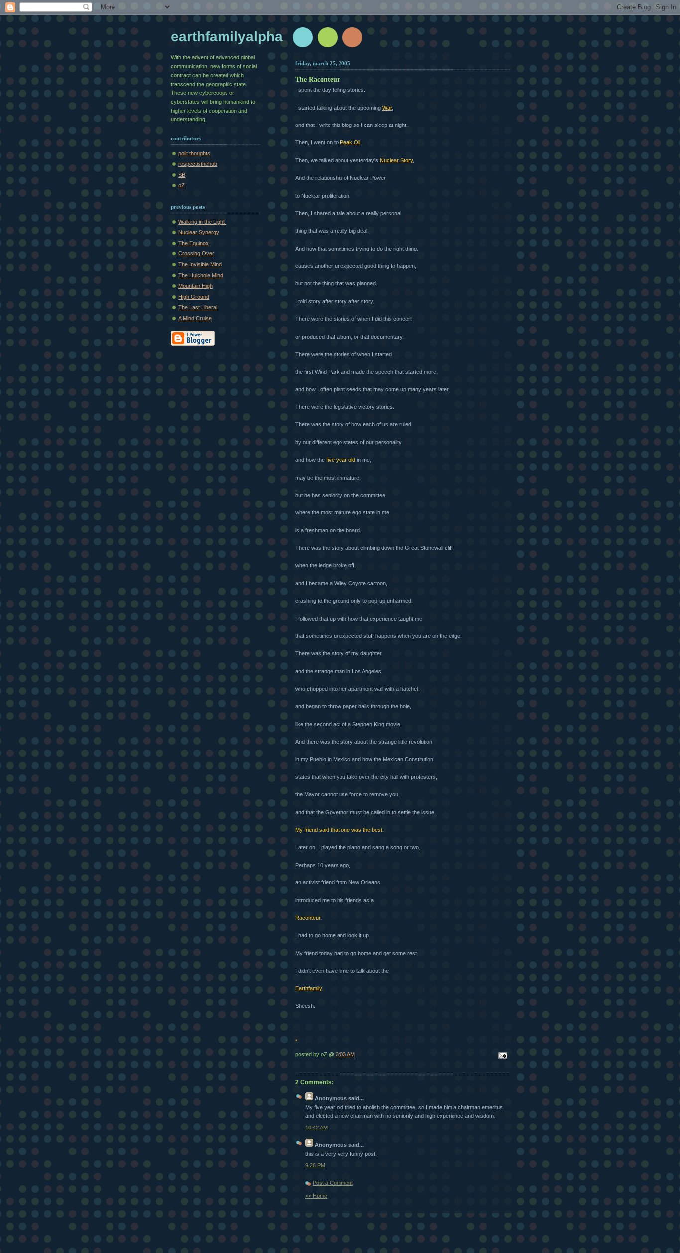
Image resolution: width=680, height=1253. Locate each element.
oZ (181, 185)
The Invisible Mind (200, 264)
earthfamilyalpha (227, 36)
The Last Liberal (197, 307)
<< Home (316, 1196)
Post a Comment (333, 1183)
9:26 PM (315, 1165)
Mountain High (195, 286)
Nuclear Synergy (198, 232)
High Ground (193, 297)
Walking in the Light (202, 222)
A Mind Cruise (195, 318)
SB (181, 175)
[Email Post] (501, 1056)
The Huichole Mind (200, 275)
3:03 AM (345, 1054)
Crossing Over (196, 253)
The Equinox (193, 243)
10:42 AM (316, 1127)
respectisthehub (197, 164)
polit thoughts (194, 153)
